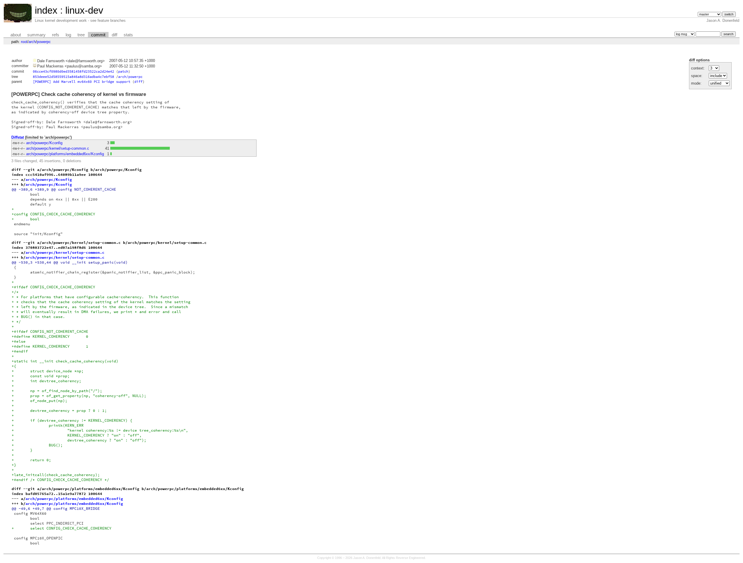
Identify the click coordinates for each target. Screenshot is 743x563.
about (15, 35)
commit (98, 35)
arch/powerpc (130, 76)
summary (36, 35)
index (46, 10)
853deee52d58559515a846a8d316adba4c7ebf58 (73, 76)
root (24, 42)
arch (32, 42)
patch (123, 71)
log (68, 35)
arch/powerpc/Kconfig (44, 143)
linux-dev (84, 10)
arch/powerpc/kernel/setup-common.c (57, 148)
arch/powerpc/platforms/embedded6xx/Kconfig (65, 154)
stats (128, 35)
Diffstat (17, 137)
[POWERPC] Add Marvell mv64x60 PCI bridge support (81, 81)
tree (81, 35)
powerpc (44, 42)
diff (114, 35)
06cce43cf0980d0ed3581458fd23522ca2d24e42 (73, 71)
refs (55, 35)
